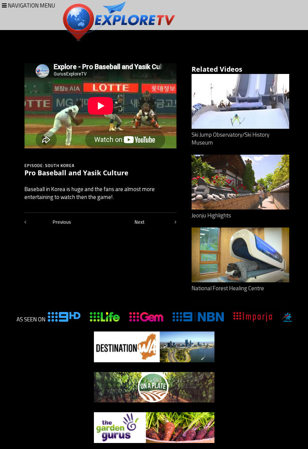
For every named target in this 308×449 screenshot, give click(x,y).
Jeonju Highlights (211, 215)
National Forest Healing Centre (228, 288)
